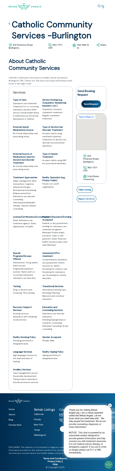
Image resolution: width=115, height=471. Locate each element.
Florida (37, 419)
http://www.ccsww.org (91, 178)
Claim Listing (84, 189)
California (38, 414)
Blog (11, 419)
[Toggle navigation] (102, 6)
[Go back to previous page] (9, 24)
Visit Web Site (83, 46)
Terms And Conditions (54, 458)
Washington (40, 435)
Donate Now (15, 424)
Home (12, 409)
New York (38, 424)
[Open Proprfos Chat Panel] (108, 464)
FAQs (55, 464)
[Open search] (97, 6)
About (12, 414)
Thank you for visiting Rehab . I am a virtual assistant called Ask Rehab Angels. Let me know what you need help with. (87, 431)
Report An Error (86, 198)
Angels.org (74, 412)
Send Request (91, 104)
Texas (37, 429)
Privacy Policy (55, 461)
